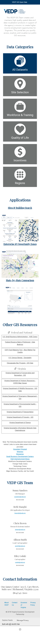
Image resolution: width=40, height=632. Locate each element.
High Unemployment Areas (20, 459)
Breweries (20, 454)
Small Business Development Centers (20, 456)
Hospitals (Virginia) (20, 449)
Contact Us (14, 604)
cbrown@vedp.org (20, 529)
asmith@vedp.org (20, 546)
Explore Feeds (7, 620)
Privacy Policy (33, 604)
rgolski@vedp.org (20, 562)
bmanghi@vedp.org (20, 513)
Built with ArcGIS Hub (11, 624)
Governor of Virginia (24, 605)
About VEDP (6, 604)
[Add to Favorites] (20, 629)
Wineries (20, 452)
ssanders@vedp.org (20, 496)
